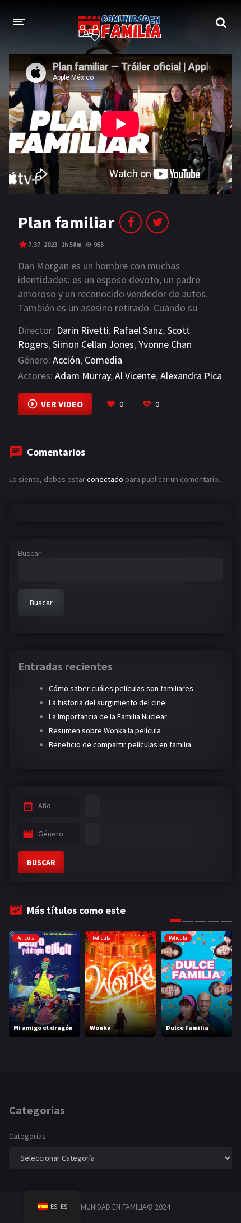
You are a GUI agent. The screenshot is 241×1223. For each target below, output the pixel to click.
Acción (66, 359)
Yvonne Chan (165, 344)
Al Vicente (135, 375)
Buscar (29, 553)
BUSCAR (41, 862)
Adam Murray (82, 375)
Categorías (27, 1136)
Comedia (103, 359)
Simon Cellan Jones (93, 344)
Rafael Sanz (138, 330)
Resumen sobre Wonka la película (105, 730)
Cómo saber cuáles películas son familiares (121, 688)
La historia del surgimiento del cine (107, 702)
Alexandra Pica (191, 375)
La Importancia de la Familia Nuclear (108, 716)
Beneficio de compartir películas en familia (120, 744)
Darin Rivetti (83, 330)
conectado (105, 479)
